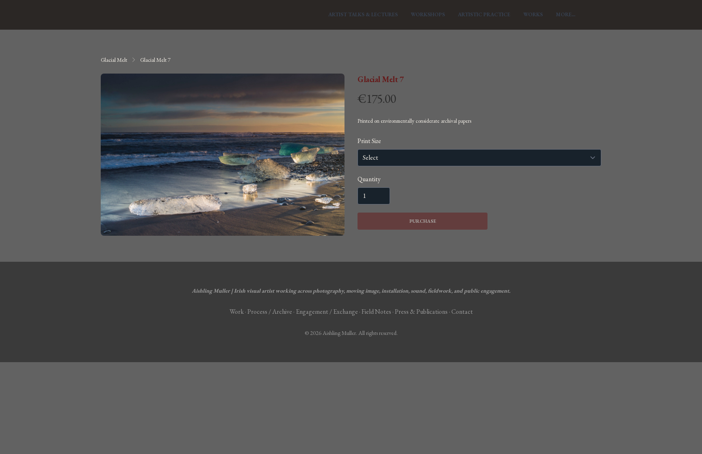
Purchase (423, 221)
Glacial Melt (114, 59)
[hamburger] (110, 14)
